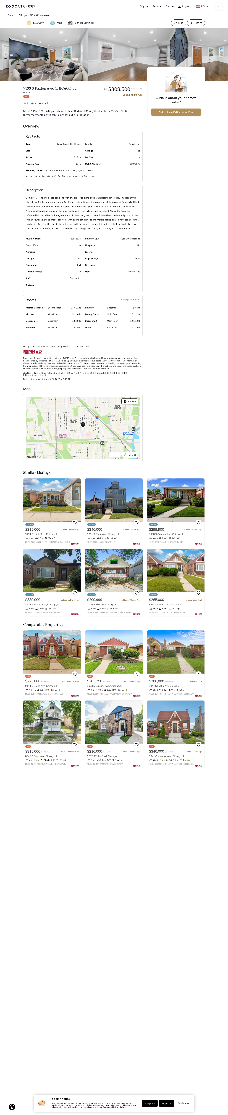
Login (185, 6)
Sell (168, 6)
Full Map (132, 454)
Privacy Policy (119, 1107)
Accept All (149, 1103)
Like (181, 23)
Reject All (167, 1103)
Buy (142, 6)
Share (198, 23)
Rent (155, 6)
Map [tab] (59, 22)
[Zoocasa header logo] (20, 6)
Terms (106, 1107)
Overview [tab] (39, 22)
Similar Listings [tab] (84, 22)
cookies (63, 1103)
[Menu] (218, 6)
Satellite (132, 401)
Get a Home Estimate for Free (176, 112)
